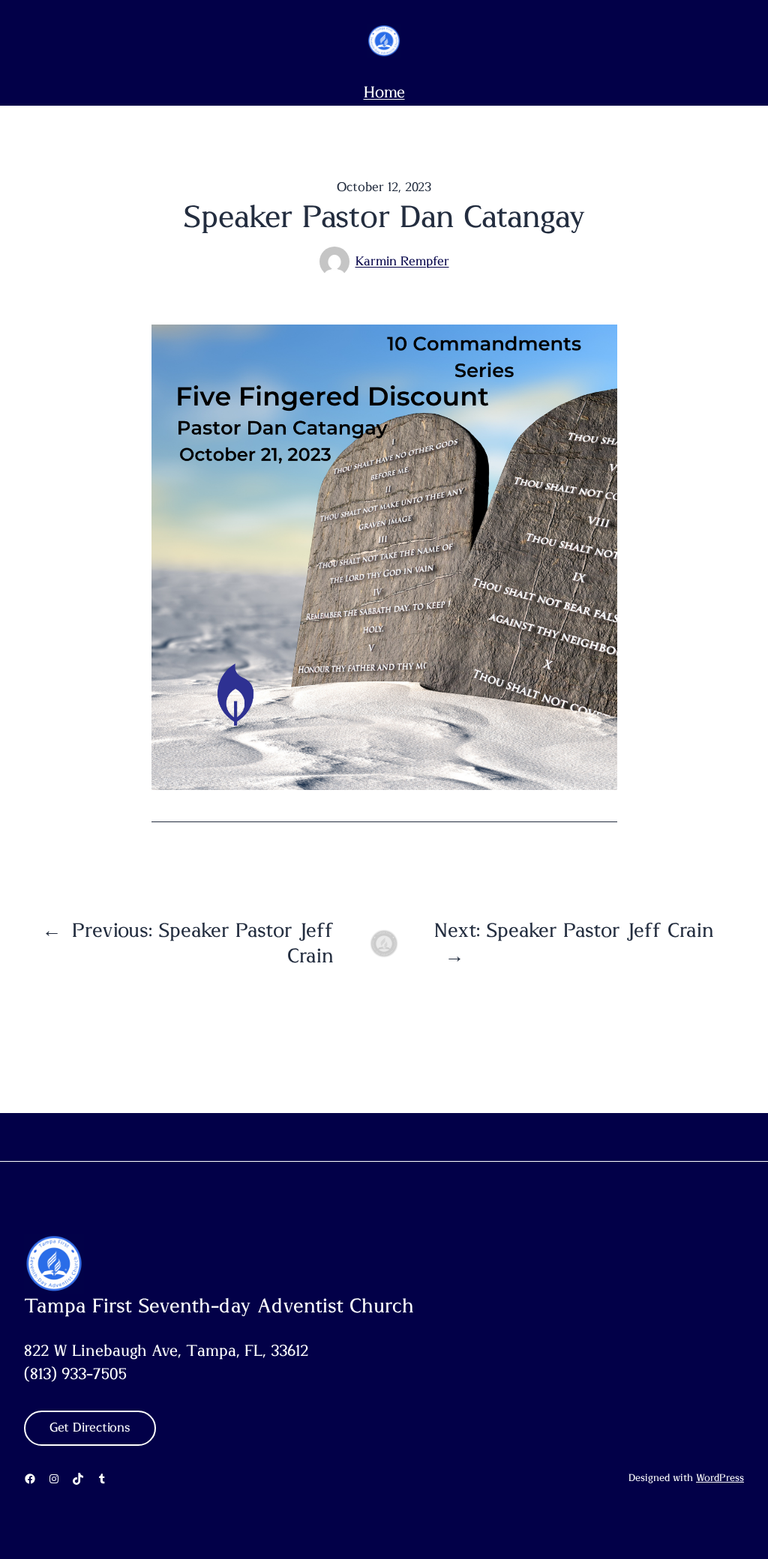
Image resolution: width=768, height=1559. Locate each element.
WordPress (720, 1478)
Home (384, 92)
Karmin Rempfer (402, 262)
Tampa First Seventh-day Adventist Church (219, 1306)
